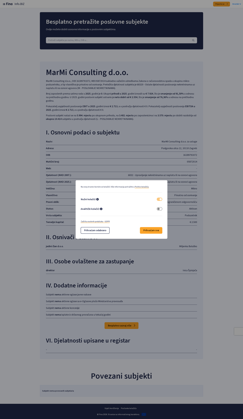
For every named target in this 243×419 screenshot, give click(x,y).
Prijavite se (220, 4)
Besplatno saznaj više (120, 325)
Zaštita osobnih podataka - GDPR (95, 221)
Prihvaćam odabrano (95, 230)
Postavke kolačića (128, 408)
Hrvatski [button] (235, 4)
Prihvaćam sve (151, 230)
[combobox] (121, 40)
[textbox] (121, 40)
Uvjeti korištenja (112, 408)
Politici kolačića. (142, 186)
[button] (97, 199)
